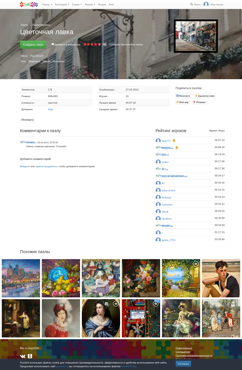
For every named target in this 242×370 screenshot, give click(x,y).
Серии (76, 4)
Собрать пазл (33, 44)
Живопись (34, 61)
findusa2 (166, 197)
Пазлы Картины (41, 24)
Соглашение (183, 351)
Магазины (58, 61)
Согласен (183, 363)
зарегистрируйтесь (46, 166)
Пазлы (46, 4)
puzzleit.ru (62, 366)
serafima (166, 218)
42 (163, 183)
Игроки (89, 4)
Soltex (165, 162)
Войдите (25, 166)
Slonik (165, 211)
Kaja (50, 109)
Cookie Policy (128, 366)
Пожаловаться (184, 348)
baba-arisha (168, 190)
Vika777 (166, 141)
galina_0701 (169, 240)
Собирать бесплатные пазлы (126, 44)
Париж (46, 61)
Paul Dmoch (37, 55)
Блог (111, 4)
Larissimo (167, 204)
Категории (61, 4)
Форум (102, 4)
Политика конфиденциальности (194, 355)
